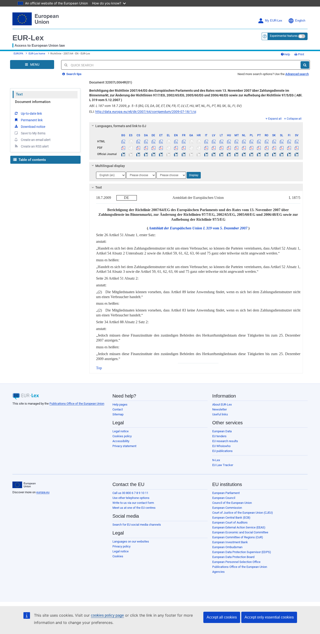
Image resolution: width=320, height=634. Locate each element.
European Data (222, 431)
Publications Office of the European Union (76, 403)
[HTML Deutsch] (153, 141)
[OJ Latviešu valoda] (213, 154)
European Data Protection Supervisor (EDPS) (241, 552)
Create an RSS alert (35, 146)
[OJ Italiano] (206, 154)
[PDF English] (176, 148)
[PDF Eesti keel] (160, 148)
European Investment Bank (230, 542)
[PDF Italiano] (206, 148)
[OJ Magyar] (228, 154)
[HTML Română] (266, 141)
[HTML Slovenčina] (274, 141)
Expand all (275, 118)
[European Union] (24, 485)
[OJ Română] (266, 154)
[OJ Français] (183, 154)
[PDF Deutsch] (153, 148)
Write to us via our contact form (133, 503)
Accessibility (120, 441)
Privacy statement (124, 446)
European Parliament (226, 493)
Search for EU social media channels (136, 524)
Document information (32, 102)
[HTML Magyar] (228, 141)
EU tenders (219, 436)
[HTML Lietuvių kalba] (221, 141)
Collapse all (294, 118)
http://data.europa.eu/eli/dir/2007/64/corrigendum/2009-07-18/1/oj (145, 112)
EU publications (222, 451)
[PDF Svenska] (296, 148)
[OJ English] (176, 154)
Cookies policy (122, 436)
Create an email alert (36, 140)
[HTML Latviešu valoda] (213, 141)
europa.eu (42, 492)
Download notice (33, 127)
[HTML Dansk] (145, 141)
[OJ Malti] (236, 154)
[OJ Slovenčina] (274, 154)
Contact (117, 409)
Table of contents (32, 160)
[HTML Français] (183, 141)
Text (19, 94)
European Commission (227, 507)
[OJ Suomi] (289, 154)
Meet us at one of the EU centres (134, 507)
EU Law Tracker (222, 465)
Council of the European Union (232, 503)
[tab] (196, 125)
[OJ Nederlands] (244, 154)
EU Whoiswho (221, 446)
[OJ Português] (259, 154)
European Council (223, 498)
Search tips (74, 74)
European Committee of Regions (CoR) (237, 537)
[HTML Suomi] (289, 141)
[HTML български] (123, 141)
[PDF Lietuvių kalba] (221, 148)
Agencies (218, 571)
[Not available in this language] (130, 141)
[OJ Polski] (251, 154)
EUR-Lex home (37, 53)
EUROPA (18, 53)
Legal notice (120, 431)
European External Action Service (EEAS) (238, 527)
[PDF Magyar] (228, 148)
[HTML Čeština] (138, 141)
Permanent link (32, 120)
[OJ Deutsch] (153, 154)
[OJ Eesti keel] (160, 154)
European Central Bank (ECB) (231, 517)
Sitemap (117, 414)
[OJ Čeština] (138, 154)
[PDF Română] (266, 148)
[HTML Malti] (236, 141)
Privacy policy (121, 546)
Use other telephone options (130, 498)
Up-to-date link (31, 113)
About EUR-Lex (222, 404)
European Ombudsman (227, 547)
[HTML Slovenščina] (281, 141)
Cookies (117, 556)
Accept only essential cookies (269, 617)
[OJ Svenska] (296, 154)
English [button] (300, 20)
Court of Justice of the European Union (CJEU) (242, 512)
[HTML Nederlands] (244, 141)
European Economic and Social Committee (240, 532)
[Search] (305, 65)
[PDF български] (123, 148)
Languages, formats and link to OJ (120, 126)
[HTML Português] (259, 141)
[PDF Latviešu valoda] (213, 148)
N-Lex (216, 460)
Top (99, 368)
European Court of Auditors (230, 522)
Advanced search (297, 74)
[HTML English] (176, 141)
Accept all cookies (222, 617)
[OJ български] (123, 154)
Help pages (119, 404)
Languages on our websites (130, 541)
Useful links (220, 414)
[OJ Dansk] (145, 154)
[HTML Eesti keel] (160, 141)
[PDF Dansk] (145, 148)
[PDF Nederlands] (244, 148)
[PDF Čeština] (138, 148)
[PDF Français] (183, 148)
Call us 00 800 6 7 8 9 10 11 (130, 493)
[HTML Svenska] (296, 141)
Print (300, 54)
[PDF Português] (259, 148)
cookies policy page (107, 615)
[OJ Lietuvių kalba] (221, 154)
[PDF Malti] (236, 148)
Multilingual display (110, 166)
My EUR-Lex (273, 20)
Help (287, 54)
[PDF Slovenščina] (281, 148)
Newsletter (219, 409)
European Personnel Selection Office (236, 562)
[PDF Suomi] (289, 148)
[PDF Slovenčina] (274, 148)
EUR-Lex (28, 38)
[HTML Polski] (251, 141)
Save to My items (33, 133)
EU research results (225, 441)
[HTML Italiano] (206, 141)
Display (193, 175)
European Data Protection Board (233, 557)
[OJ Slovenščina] (281, 154)
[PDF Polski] (251, 148)
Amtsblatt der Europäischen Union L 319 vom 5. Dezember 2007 (198, 228)
